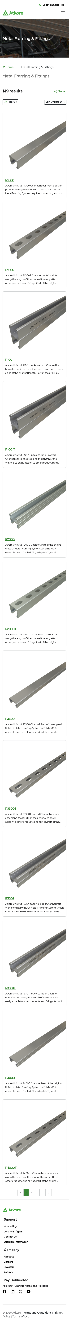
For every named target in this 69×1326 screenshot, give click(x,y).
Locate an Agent (13, 1232)
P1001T (10, 449)
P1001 (9, 360)
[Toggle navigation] (62, 13)
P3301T (10, 988)
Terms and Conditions (37, 1313)
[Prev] (20, 1192)
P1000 (9, 180)
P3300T (10, 808)
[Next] (49, 1192)
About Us (9, 1257)
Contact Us (10, 1237)
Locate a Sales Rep (53, 5)
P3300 (10, 719)
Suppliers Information (16, 1242)
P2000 (10, 539)
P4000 (10, 1078)
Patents (8, 1272)
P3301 (9, 898)
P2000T (10, 629)
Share (61, 91)
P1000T (10, 270)
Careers (8, 1262)
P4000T (11, 1168)
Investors (9, 1267)
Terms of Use (20, 1317)
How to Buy (10, 1226)
